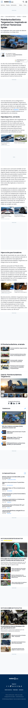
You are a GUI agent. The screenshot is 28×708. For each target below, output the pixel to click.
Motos (8, 507)
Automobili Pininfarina (10, 16)
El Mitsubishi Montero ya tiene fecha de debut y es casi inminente (14, 494)
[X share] (11, 403)
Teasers (9, 496)
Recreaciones (10, 485)
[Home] (9, 2)
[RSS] (19, 686)
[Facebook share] (9, 403)
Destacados (13, 5)
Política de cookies (18, 694)
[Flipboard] (11, 686)
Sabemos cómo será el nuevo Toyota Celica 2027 (13, 483)
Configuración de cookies (9, 696)
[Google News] (13, 686)
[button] (2, 395)
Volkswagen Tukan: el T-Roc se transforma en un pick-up (13, 488)
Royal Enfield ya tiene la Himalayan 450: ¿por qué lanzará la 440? (13, 505)
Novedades (9, 490)
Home (2, 16)
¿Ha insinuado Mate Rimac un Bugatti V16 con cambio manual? (13, 511)
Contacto (21, 689)
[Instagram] (15, 686)
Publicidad (15, 689)
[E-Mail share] (19, 403)
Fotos (25, 5)
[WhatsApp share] (16, 403)
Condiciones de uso (20, 696)
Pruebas (8, 5)
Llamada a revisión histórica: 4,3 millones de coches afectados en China (13, 500)
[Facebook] (6, 686)
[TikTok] (21, 686)
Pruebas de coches (11, 479)
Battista (19, 16)
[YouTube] (17, 686)
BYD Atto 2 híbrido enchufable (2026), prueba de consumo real (13, 477)
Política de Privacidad (10, 694)
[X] (8, 686)
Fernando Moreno (17, 54)
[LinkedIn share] (14, 403)
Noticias (3, 5)
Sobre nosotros (8, 689)
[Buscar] (23, 2)
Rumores (9, 513)
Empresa (9, 502)
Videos (20, 5)
